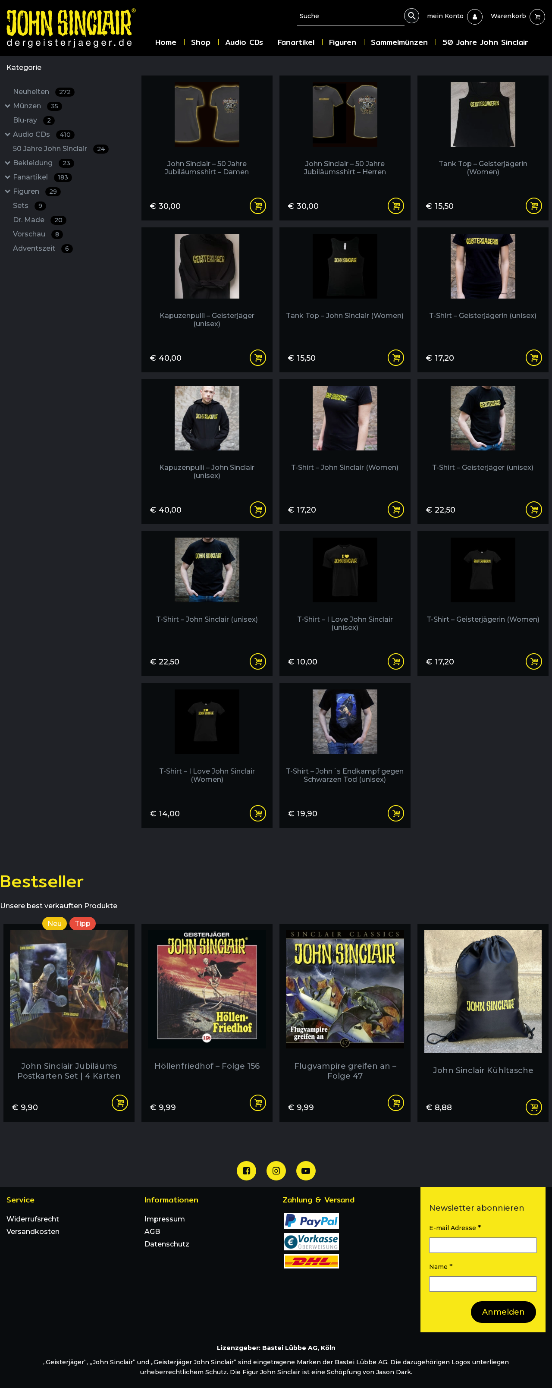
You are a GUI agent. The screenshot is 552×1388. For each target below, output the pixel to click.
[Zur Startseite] (77, 27)
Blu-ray (32, 120)
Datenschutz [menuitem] (166, 1244)
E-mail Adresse (455, 1228)
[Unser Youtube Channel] (306, 1170)
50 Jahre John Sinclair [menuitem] (485, 42)
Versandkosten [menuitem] (33, 1231)
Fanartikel (40, 177)
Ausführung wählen (258, 206)
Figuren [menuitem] (342, 42)
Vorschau (36, 234)
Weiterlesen (534, 1107)
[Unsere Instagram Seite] (276, 1170)
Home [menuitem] (165, 42)
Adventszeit (41, 248)
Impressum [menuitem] (164, 1219)
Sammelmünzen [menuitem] (399, 42)
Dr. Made (38, 220)
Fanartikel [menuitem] (296, 42)
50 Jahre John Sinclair (59, 149)
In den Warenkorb (120, 1103)
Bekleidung (41, 163)
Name (440, 1266)
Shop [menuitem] (200, 42)
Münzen (35, 106)
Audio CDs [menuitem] (244, 42)
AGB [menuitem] (152, 1231)
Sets (27, 205)
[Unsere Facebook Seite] (246, 1170)
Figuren (35, 191)
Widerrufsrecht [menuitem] (32, 1219)
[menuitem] (445, 16)
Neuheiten (42, 92)
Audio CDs (42, 134)
